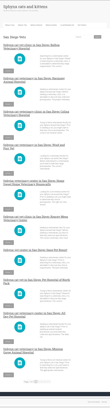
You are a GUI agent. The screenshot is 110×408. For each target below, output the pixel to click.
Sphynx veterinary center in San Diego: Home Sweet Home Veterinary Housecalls (33, 182)
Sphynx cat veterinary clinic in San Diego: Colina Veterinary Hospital (36, 113)
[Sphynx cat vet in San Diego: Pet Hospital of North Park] (20, 288)
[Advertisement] (91, 55)
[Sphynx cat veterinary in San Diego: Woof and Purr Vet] (20, 153)
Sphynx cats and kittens (25, 6)
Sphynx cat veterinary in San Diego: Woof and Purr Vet (34, 146)
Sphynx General (36, 25)
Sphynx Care (10, 25)
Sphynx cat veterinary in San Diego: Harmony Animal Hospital (34, 80)
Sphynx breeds (51, 25)
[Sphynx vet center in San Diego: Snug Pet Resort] (20, 255)
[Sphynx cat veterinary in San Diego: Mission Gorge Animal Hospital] (20, 357)
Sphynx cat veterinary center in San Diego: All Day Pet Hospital (34, 314)
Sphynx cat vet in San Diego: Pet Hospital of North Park (36, 281)
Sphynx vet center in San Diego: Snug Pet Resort (35, 250)
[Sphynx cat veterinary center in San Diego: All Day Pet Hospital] (20, 321)
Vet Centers (82, 25)
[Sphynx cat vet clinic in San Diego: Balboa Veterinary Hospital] (20, 53)
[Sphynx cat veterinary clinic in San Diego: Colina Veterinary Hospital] (20, 120)
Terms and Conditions (94, 402)
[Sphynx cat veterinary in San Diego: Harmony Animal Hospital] (20, 86)
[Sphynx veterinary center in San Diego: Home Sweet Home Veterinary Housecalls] (20, 189)
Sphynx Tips (22, 25)
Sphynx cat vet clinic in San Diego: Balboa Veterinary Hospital (31, 46)
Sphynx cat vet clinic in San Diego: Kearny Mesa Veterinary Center (35, 218)
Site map (104, 402)
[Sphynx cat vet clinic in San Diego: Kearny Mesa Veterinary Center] (20, 225)
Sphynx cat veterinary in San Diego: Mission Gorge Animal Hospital (33, 350)
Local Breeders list (67, 25)
